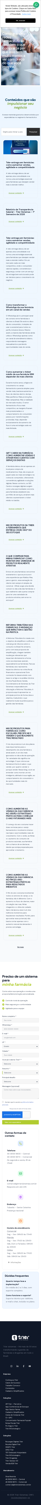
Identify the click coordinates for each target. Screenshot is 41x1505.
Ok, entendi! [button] (20, 20)
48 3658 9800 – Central (15, 1479)
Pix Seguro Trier (11, 1426)
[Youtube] (30, 1366)
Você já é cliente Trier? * (12, 1060)
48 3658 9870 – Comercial (16, 1482)
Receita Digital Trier (13, 1444)
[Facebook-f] (23, 1366)
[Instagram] (11, 1366)
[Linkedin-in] (17, 1366)
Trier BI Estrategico (12, 1428)
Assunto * (6, 1069)
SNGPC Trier (10, 1447)
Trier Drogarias (11, 1458)
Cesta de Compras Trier (14, 1415)
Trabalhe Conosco (12, 1385)
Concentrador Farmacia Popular (18, 1420)
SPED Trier (9, 1450)
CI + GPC (8, 1418)
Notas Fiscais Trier (12, 1423)
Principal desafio (8, 1078)
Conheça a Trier (11, 1380)
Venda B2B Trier (11, 1463)
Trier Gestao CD (11, 1461)
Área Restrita (10, 1476)
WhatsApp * (7, 1025)
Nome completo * (9, 1016)
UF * (3, 1042)
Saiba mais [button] (26, 14)
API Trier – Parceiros (13, 1404)
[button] (20, 947)
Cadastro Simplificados (14, 1391)
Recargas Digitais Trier (14, 1441)
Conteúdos (9, 1388)
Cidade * (5, 1051)
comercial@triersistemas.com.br (18, 1485)
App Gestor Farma (12, 1409)
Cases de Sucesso (12, 1383)
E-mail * (5, 1034)
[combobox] (13, 132)
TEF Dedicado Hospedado (15, 1452)
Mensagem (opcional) (10, 1086)
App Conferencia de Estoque (17, 1407)
